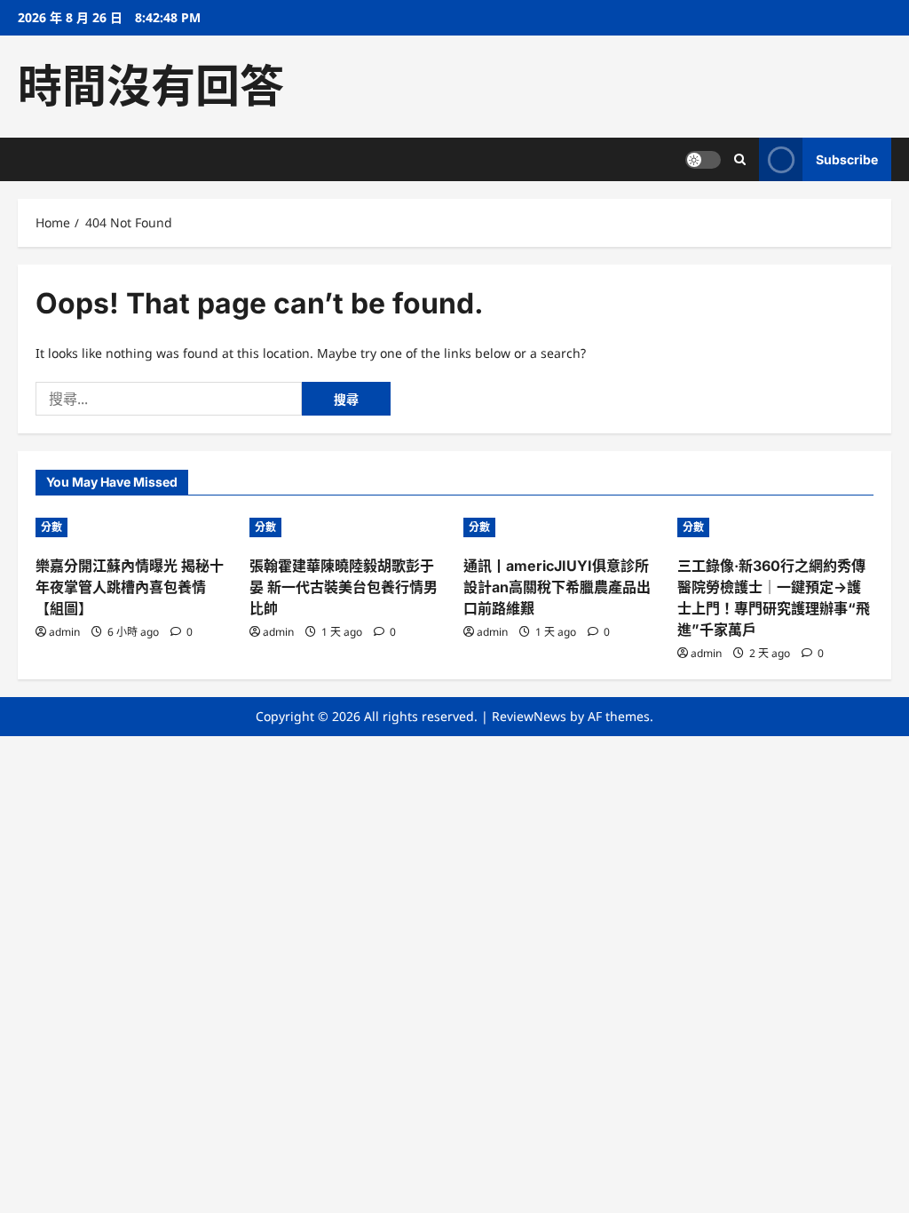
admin (64, 631)
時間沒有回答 (151, 86)
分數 (51, 527)
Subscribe (847, 159)
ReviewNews (529, 716)
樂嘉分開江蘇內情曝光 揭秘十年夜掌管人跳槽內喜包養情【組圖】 (130, 587)
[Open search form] (740, 159)
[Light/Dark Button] (703, 160)
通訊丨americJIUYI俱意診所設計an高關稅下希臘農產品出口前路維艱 (557, 587)
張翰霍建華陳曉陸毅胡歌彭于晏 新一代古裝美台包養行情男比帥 (343, 587)
